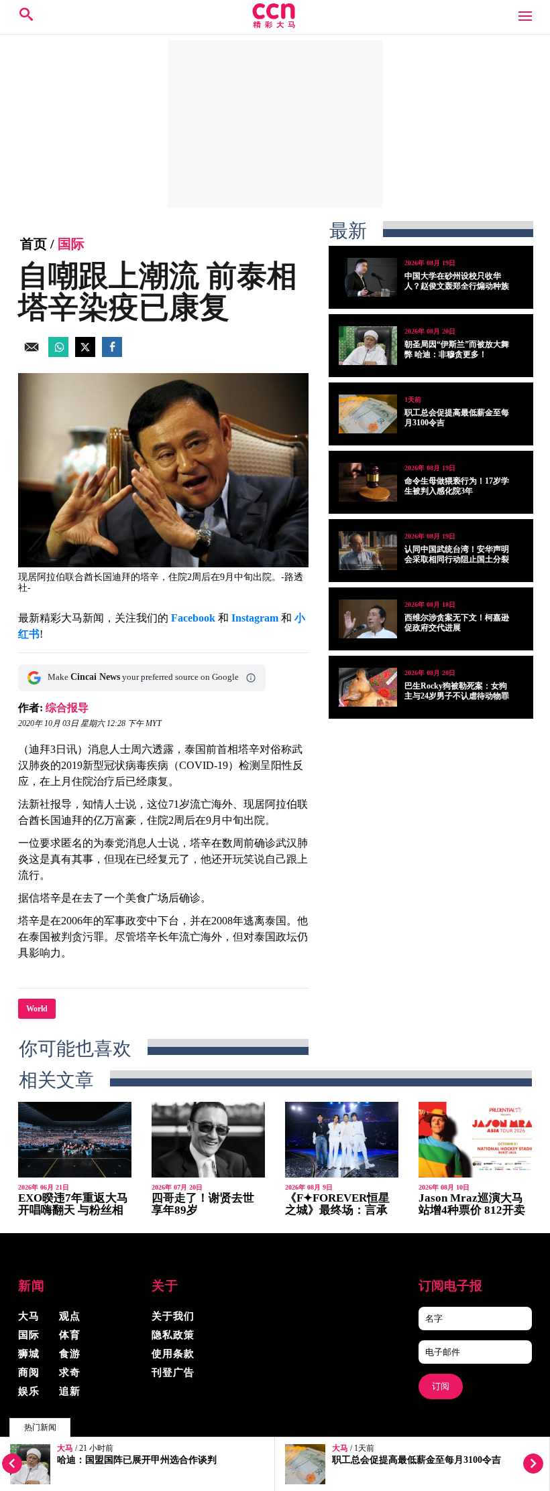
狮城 (29, 1353)
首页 (33, 243)
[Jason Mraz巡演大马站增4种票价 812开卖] (475, 1140)
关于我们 (173, 1316)
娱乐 (29, 1391)
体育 (69, 1335)
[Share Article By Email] (31, 353)
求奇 (69, 1372)
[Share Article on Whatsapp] (58, 353)
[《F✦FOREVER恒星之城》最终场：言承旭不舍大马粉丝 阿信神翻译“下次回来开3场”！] (341, 1140)
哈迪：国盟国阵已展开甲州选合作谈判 (137, 1460)
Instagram (254, 618)
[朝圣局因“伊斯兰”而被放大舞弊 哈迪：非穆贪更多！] (368, 345)
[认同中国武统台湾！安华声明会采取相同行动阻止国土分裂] (368, 550)
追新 (69, 1391)
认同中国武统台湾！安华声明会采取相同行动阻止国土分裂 (456, 554)
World (37, 1008)
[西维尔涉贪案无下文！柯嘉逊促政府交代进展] (368, 618)
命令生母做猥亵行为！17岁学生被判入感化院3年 (456, 486)
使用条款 (173, 1353)
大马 (65, 1448)
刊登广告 (173, 1372)
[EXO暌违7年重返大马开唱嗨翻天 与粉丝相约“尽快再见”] (74, 1140)
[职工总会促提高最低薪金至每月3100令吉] (368, 414)
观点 (69, 1316)
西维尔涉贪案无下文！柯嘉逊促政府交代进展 (456, 622)
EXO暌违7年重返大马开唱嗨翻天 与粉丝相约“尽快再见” (73, 1210)
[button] (250, 677)
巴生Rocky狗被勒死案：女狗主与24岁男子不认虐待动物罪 (456, 691)
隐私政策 (173, 1335)
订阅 (440, 1386)
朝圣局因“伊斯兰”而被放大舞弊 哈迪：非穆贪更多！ (456, 349)
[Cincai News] (275, 24)
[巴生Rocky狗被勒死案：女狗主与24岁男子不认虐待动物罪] (368, 687)
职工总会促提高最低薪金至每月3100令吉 (416, 1460)
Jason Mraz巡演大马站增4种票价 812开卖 (472, 1204)
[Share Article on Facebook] (112, 353)
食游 (69, 1353)
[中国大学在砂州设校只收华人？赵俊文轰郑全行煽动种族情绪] (368, 277)
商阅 (29, 1372)
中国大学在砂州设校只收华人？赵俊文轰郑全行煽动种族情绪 (456, 286)
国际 (71, 243)
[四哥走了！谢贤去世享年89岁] (208, 1140)
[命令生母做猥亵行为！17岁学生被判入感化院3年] (368, 482)
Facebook (193, 618)
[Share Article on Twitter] (85, 353)
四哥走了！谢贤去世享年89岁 (203, 1204)
